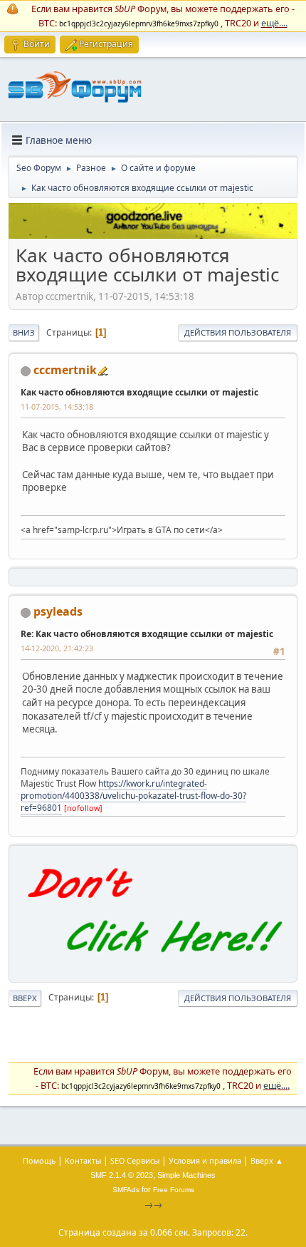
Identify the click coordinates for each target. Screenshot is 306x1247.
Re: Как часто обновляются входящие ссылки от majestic (147, 634)
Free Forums (173, 1190)
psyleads (58, 611)
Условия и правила (205, 1160)
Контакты (83, 1160)
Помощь (39, 1160)
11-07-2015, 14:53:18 (57, 406)
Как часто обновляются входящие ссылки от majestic (139, 392)
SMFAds (125, 1190)
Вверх (25, 998)
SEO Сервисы (134, 1160)
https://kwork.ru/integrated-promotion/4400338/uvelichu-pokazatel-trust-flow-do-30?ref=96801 (133, 795)
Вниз (24, 332)
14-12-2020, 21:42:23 (57, 648)
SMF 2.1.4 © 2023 (121, 1175)
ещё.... (274, 22)
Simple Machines (186, 1175)
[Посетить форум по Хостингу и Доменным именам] (153, 966)
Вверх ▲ (266, 1160)
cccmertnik (65, 370)
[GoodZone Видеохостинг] (153, 235)
